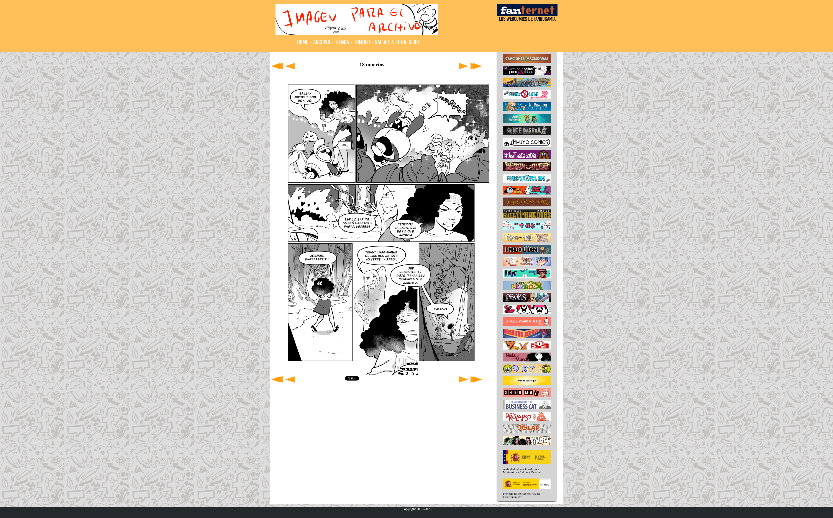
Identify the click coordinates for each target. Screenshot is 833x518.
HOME (302, 43)
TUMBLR (362, 43)
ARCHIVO (321, 43)
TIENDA (342, 43)
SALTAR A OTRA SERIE (397, 43)
